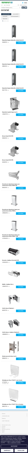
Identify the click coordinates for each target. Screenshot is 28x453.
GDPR (3, 432)
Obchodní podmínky (6, 429)
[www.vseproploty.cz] (7, 2)
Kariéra (3, 430)
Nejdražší (5, 16)
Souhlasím (21, 450)
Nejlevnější (15, 14)
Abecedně (5, 18)
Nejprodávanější (14, 16)
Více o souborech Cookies (14, 442)
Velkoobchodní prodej (6, 425)
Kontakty (3, 426)
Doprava (3, 427)
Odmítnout (7, 450)
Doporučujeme (6, 14)
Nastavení (14, 446)
